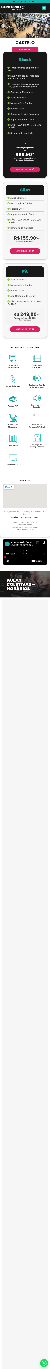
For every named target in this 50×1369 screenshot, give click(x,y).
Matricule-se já (25, 169)
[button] (44, 8)
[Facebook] (14, 1)
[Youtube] (33, 1)
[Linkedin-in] (25, 1)
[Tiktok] (21, 1)
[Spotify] (29, 1)
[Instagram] (17, 1)
